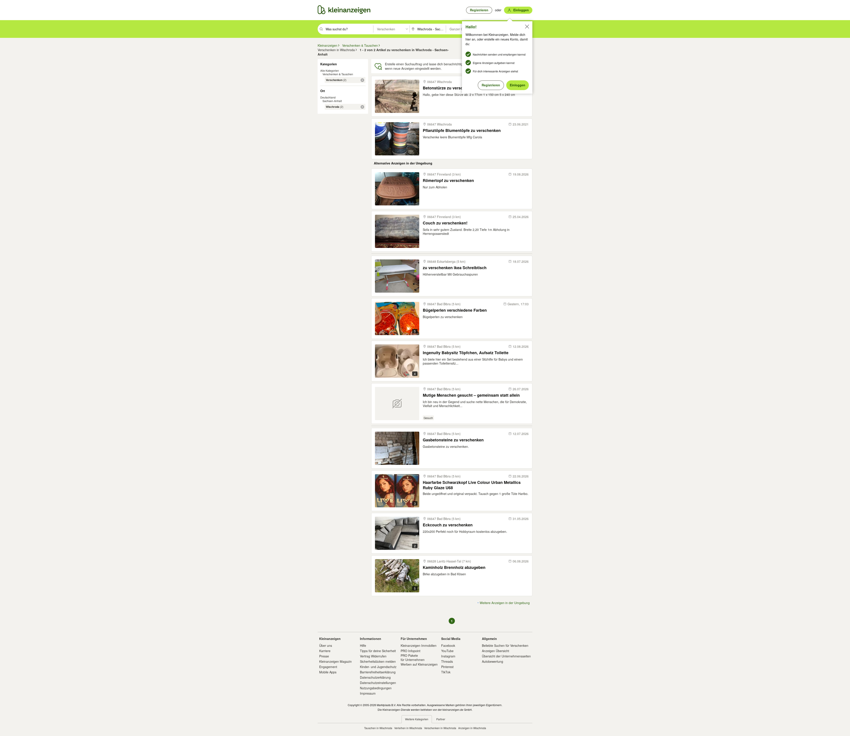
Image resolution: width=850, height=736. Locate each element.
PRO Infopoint (410, 651)
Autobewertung (492, 661)
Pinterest (447, 667)
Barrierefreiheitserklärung (378, 672)
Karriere (324, 651)
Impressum (368, 693)
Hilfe (363, 645)
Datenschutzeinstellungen (378, 682)
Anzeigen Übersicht (495, 651)
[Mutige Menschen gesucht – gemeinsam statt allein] (397, 403)
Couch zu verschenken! (445, 223)
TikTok (445, 672)
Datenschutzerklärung (375, 677)
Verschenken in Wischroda (440, 728)
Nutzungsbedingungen (376, 688)
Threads (447, 661)
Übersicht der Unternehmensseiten (506, 656)
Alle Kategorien (329, 70)
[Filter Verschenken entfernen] (362, 80)
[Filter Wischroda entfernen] (362, 107)
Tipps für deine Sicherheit (378, 651)
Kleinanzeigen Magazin (335, 661)
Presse (324, 656)
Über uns (325, 645)
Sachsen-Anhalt (332, 101)
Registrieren (491, 85)
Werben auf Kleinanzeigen (419, 664)
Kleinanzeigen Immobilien (419, 645)
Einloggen (517, 85)
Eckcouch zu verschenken (448, 524)
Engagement (328, 667)
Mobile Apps (327, 672)
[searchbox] (349, 29)
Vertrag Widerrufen (373, 656)
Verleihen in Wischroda (408, 728)
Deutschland (328, 97)
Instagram (448, 656)
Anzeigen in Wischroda (472, 728)
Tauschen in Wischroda (378, 728)
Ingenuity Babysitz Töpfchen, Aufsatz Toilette (465, 352)
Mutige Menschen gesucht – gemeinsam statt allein (471, 395)
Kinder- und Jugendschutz (378, 667)
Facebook (448, 645)
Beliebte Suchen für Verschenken (505, 645)
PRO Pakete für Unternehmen (413, 657)
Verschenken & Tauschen (338, 74)
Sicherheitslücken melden (378, 661)
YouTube (447, 651)
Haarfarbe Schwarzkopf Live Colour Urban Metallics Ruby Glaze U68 (472, 485)
